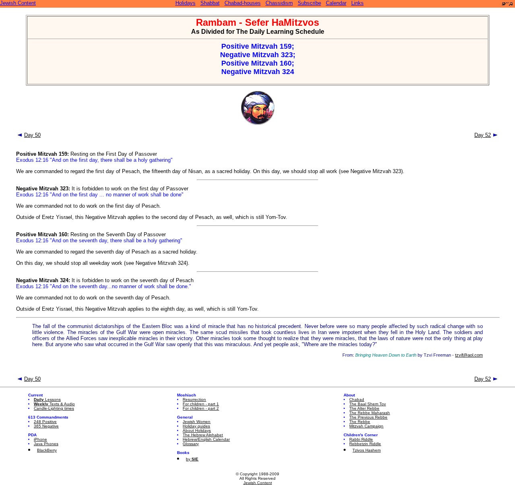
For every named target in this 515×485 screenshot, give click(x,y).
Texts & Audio (54, 404)
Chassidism (279, 3)
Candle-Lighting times (54, 408)
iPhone (40, 439)
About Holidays (197, 430)
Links (357, 3)
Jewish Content (18, 3)
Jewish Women (196, 421)
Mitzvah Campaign (366, 426)
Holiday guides (196, 426)
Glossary (191, 444)
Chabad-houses (243, 3)
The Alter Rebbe (364, 408)
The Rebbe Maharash (369, 413)
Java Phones (46, 444)
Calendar (336, 3)
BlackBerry (47, 450)
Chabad (356, 399)
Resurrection (194, 399)
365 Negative (46, 426)
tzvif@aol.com (469, 355)
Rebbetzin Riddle (365, 444)
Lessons (47, 399)
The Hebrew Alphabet (203, 435)
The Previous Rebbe (368, 417)
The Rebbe (359, 421)
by (192, 459)
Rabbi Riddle (361, 439)
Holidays (185, 3)
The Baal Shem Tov (367, 404)
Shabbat (210, 3)
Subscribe (309, 3)
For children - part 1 (201, 404)
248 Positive (45, 421)
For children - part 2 (201, 408)
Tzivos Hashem (366, 450)
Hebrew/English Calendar (206, 439)
